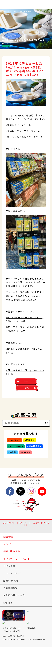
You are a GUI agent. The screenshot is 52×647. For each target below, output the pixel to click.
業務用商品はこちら (14, 595)
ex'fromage (7, 46)
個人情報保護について (13, 628)
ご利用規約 (31, 628)
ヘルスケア (15, 440)
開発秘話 (30, 440)
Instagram (29, 528)
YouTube (35, 528)
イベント (26, 452)
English (7, 603)
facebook (17, 528)
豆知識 (13, 452)
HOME (4, 12)
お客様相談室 (10, 588)
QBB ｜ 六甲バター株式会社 (13, 636)
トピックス (9, 566)
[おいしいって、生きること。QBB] (8, 4)
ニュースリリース (12, 573)
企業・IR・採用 (10, 580)
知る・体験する (13, 12)
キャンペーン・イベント (16, 558)
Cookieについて (12, 631)
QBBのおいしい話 (25, 12)
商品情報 (8, 536)
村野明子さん (35, 446)
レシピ (7, 544)
